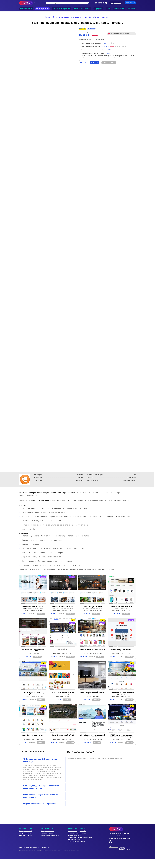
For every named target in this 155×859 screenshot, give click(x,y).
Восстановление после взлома (77, 833)
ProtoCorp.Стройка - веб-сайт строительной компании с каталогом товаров (92, 607)
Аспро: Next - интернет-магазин (33, 735)
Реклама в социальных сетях (50, 835)
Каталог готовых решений (61, 17)
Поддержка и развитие (82, 9)
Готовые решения (42, 9)
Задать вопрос (130, 3)
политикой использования (82, 848)
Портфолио (98, 9)
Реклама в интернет (49, 829)
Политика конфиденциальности (29, 847)
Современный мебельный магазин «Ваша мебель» (92, 693)
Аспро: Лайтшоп (62, 649)
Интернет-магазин (25, 833)
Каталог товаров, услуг (102, 17)
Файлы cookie (44, 847)
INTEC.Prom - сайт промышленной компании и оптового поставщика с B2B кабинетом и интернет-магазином (121, 736)
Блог (108, 9)
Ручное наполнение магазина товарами (80, 837)
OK (70, 854)
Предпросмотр (108, 63)
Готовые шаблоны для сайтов (82, 17)
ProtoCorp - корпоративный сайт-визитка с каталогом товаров (63, 607)
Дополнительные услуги (77, 829)
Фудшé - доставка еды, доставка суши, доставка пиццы (63, 693)
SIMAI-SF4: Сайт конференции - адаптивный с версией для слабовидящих (121, 650)
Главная (48, 17)
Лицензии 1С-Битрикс (26, 835)
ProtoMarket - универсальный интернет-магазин (121, 607)
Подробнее (41, 613)
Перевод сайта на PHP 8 (75, 835)
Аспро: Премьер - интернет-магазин (92, 649)
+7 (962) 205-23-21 (98, 3)
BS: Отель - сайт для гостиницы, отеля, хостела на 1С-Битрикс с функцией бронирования (33, 650)
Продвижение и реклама (61, 9)
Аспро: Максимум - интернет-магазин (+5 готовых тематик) (33, 693)
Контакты (131, 9)
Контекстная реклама (47, 833)
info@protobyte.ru (116, 3)
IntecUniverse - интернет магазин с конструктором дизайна (122, 693)
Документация (119, 9)
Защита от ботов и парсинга (76, 841)
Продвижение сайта (47, 831)
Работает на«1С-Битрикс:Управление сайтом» (124, 848)
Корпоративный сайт (25, 831)
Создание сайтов (26, 9)
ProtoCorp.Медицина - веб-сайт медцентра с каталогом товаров (33, 607)
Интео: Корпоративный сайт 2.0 (63, 735)
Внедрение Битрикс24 (74, 839)
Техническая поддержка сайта (77, 831)
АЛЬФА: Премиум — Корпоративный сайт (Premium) (92, 736)
